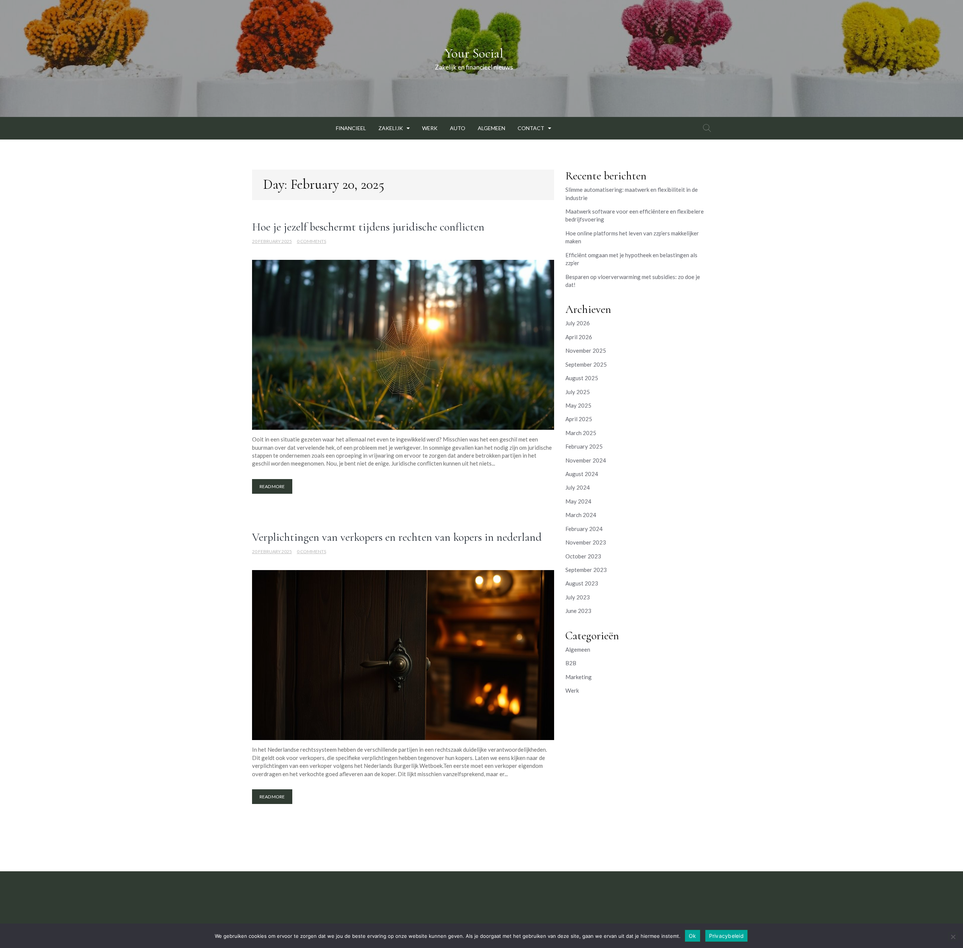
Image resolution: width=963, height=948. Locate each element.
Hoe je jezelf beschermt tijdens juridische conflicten (368, 227)
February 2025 (584, 446)
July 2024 (577, 487)
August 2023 (581, 583)
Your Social (474, 53)
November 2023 (585, 542)
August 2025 (581, 378)
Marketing (578, 676)
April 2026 (578, 337)
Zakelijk (390, 128)
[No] (952, 936)
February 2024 (584, 528)
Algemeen (491, 128)
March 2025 (580, 432)
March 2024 (580, 514)
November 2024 (585, 460)
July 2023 (577, 597)
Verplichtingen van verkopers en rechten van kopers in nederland (397, 537)
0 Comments (311, 241)
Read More (272, 486)
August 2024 (581, 473)
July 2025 (577, 391)
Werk (429, 128)
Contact (531, 128)
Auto (457, 128)
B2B (570, 663)
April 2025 (578, 419)
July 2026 (577, 323)
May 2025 (578, 405)
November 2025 (585, 350)
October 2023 (583, 556)
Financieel (351, 128)
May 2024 (578, 501)
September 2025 (586, 364)
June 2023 (578, 610)
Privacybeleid (726, 936)
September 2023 (586, 569)
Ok (692, 936)
